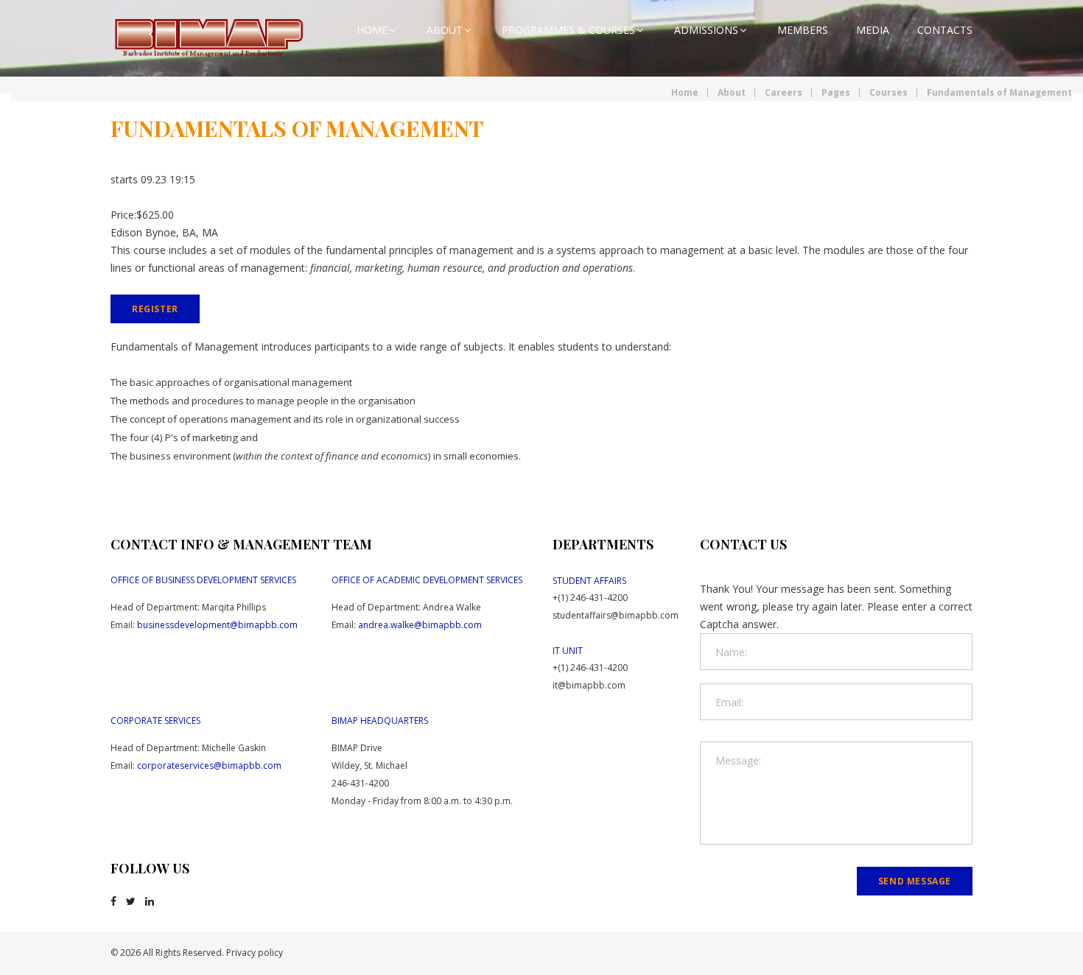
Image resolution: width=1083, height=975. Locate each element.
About (445, 30)
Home (372, 30)
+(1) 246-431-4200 (590, 597)
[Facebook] (113, 901)
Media (872, 30)
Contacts (944, 30)
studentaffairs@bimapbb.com (616, 615)
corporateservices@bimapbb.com (209, 765)
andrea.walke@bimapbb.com (420, 625)
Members (802, 30)
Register (155, 309)
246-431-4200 (360, 783)
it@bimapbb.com (589, 685)
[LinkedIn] (149, 901)
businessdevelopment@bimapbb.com (217, 625)
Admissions (706, 30)
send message (914, 881)
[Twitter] (131, 901)
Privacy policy (254, 952)
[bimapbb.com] (210, 39)
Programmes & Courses (568, 30)
